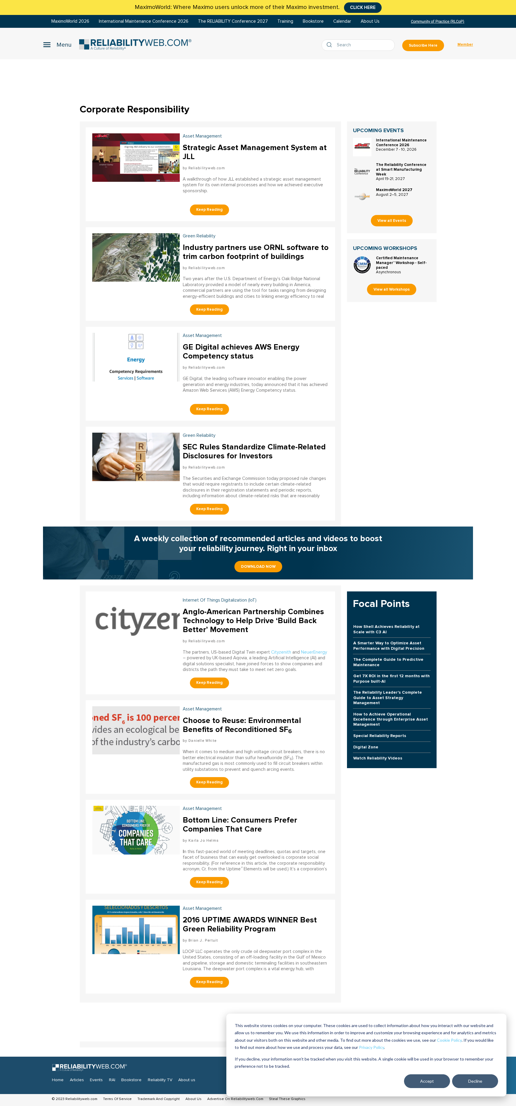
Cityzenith (281, 652)
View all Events (391, 220)
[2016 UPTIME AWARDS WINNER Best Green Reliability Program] (136, 929)
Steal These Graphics (287, 1099)
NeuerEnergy (314, 652)
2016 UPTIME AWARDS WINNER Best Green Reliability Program (250, 924)
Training (285, 21)
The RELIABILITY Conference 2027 (233, 21)
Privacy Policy (371, 1047)
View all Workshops (392, 289)
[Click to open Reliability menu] (57, 45)
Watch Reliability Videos (377, 758)
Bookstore (313, 21)
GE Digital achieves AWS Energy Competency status (241, 351)
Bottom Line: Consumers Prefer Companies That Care (240, 824)
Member (465, 44)
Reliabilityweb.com (206, 168)
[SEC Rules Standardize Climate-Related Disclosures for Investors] (136, 456)
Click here (363, 7)
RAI (112, 1080)
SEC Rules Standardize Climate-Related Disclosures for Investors (254, 451)
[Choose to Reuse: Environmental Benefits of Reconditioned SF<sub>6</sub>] (136, 729)
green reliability (199, 236)
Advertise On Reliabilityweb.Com (235, 1099)
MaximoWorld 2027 (394, 189)
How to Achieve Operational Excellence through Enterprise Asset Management (390, 719)
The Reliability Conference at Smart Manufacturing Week (401, 169)
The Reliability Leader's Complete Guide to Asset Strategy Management (387, 697)
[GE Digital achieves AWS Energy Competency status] (136, 356)
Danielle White (202, 741)
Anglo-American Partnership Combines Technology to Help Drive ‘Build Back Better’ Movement (253, 620)
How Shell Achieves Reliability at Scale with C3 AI (386, 629)
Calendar (342, 21)
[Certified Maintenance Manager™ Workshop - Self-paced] (362, 265)
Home (58, 1080)
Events (96, 1080)
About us (186, 1080)
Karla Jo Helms (203, 840)
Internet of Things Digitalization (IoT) (220, 600)
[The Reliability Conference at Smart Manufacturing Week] (362, 171)
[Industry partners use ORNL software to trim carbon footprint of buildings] (136, 257)
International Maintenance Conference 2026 (143, 21)
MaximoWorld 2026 (70, 21)
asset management (202, 136)
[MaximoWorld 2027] (362, 196)
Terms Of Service (117, 1099)
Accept (427, 1081)
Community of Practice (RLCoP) (437, 21)
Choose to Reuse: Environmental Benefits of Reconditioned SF (242, 725)
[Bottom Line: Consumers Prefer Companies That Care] (136, 829)
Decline (475, 1081)
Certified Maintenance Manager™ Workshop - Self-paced (401, 263)
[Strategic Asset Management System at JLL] (136, 157)
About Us (370, 21)
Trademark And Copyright (158, 1099)
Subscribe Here (423, 45)
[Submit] (330, 45)
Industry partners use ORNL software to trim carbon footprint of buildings (255, 252)
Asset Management (202, 335)
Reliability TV (160, 1080)
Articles (77, 1080)
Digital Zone (365, 747)
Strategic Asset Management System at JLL (255, 152)
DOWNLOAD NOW (258, 566)
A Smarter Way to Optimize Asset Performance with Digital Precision (388, 645)
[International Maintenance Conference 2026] (362, 147)
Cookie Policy (449, 1040)
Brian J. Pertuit (203, 940)
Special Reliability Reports (379, 735)
